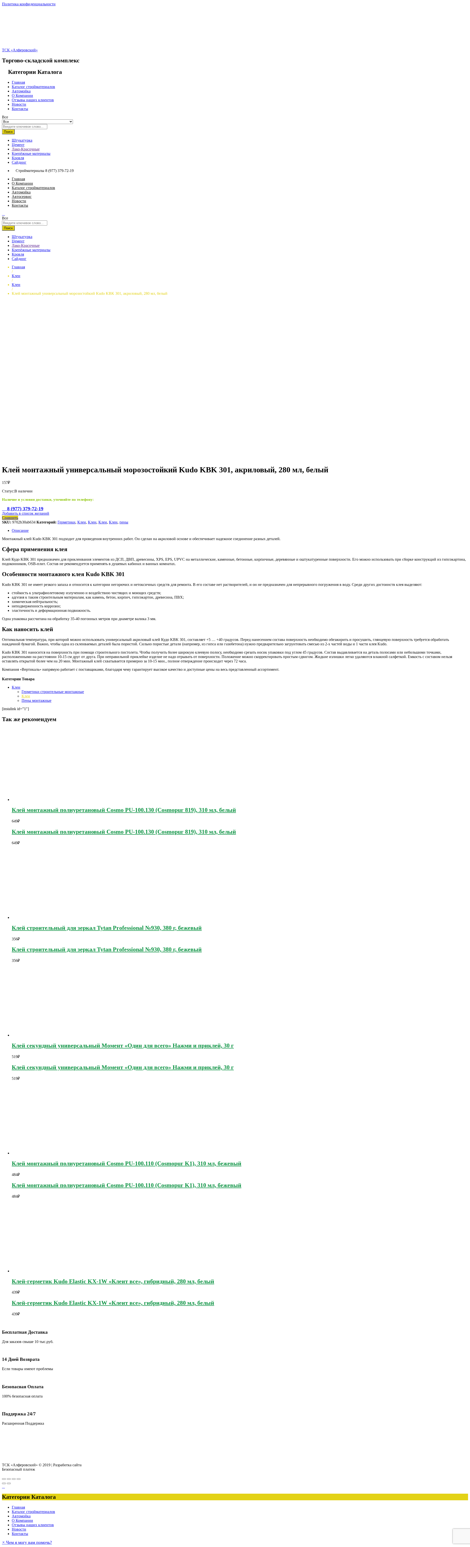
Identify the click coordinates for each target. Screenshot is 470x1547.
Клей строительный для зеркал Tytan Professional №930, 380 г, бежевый (107, 928)
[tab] (240, 530)
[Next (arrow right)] (9, 1483)
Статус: (8, 491)
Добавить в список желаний (25, 513)
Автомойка (21, 91)
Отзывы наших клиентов (33, 100)
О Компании (22, 95)
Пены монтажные (36, 700)
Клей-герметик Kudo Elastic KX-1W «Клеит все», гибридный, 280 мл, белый (113, 1281)
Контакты (20, 109)
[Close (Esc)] (4, 1479)
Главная (18, 82)
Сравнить (10, 518)
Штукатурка (22, 140)
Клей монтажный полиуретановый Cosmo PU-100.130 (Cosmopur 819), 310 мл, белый (124, 810)
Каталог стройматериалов (33, 87)
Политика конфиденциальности (29, 4)
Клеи (81, 522)
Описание (20, 530)
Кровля (18, 158)
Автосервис (22, 196)
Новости (19, 104)
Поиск (8, 132)
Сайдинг (19, 162)
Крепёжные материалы (31, 153)
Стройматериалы (30, 171)
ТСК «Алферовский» (20, 50)
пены (123, 522)
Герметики (66, 522)
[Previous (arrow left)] (4, 1483)
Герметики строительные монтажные (53, 692)
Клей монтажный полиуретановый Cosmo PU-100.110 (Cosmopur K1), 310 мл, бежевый (126, 1163)
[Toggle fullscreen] (14, 1479)
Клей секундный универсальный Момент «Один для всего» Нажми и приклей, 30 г (123, 1045)
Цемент (18, 145)
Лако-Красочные (26, 149)
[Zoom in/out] (19, 1479)
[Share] (9, 1479)
